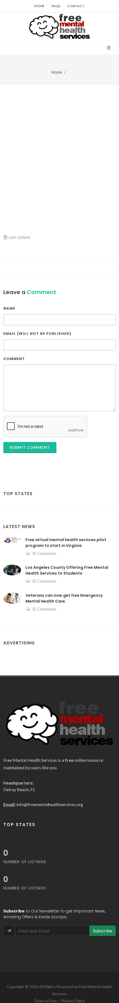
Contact (76, 6)
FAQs (55, 6)
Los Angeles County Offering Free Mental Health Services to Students (66, 570)
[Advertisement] (59, 146)
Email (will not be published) (37, 333)
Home (39, 6)
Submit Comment (29, 447)
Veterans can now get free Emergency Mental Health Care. (64, 598)
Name (9, 308)
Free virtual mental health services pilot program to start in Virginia (65, 542)
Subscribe (102, 930)
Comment (14, 358)
